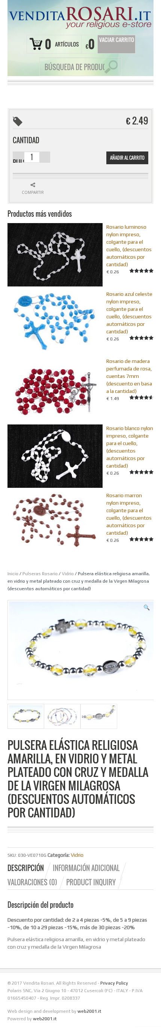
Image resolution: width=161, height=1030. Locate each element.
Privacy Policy (114, 983)
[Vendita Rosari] (80, 16)
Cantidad (26, 140)
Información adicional (86, 868)
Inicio (12, 573)
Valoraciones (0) (32, 882)
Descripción (25, 868)
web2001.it (89, 1011)
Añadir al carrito (127, 157)
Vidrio (68, 573)
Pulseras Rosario (40, 573)
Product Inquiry (91, 882)
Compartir (33, 192)
